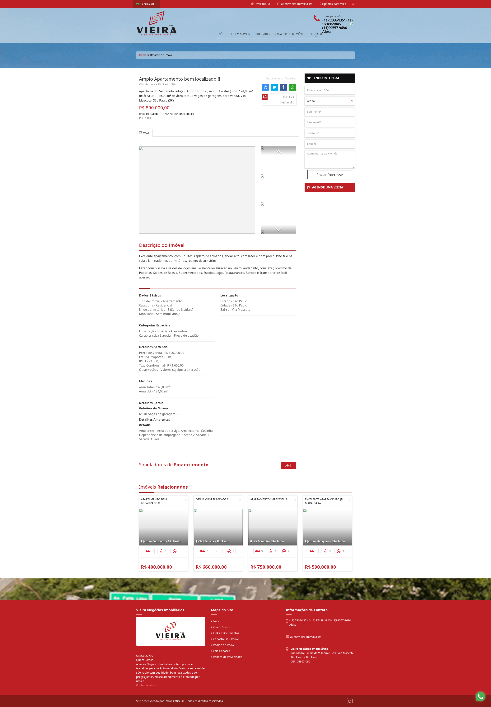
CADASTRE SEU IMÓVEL (290, 34)
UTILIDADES (262, 34)
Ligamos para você (333, 4)
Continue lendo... (147, 685)
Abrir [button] (288, 465)
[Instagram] (353, 4)
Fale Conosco (221, 651)
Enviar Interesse (330, 174)
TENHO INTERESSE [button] (325, 78)
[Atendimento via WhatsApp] (480, 696)
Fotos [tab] (146, 132)
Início (216, 621)
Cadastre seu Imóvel (226, 639)
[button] (278, 150)
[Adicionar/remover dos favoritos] (185, 500)
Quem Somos (221, 627)
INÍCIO (222, 34)
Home (143, 55)
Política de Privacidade (227, 657)
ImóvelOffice (173, 701)
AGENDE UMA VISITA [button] (327, 187)
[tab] (330, 78)
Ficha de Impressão (287, 99)
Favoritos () (262, 4)
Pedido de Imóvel (224, 645)
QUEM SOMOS (240, 34)
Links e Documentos (226, 633)
